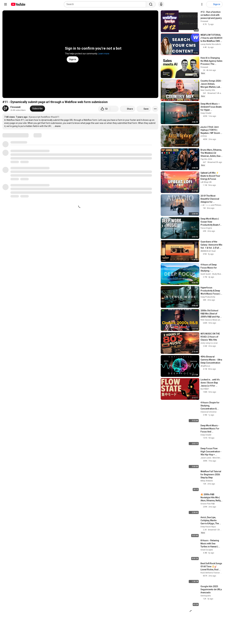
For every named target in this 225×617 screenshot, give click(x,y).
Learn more (103, 53)
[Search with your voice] (161, 4)
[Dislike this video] (114, 109)
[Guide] (5, 4)
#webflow (45, 117)
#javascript (34, 117)
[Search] (151, 4)
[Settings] (202, 4)
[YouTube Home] (18, 4)
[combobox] (105, 4)
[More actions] (155, 109)
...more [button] (56, 126)
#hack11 (55, 117)
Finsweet (15, 107)
